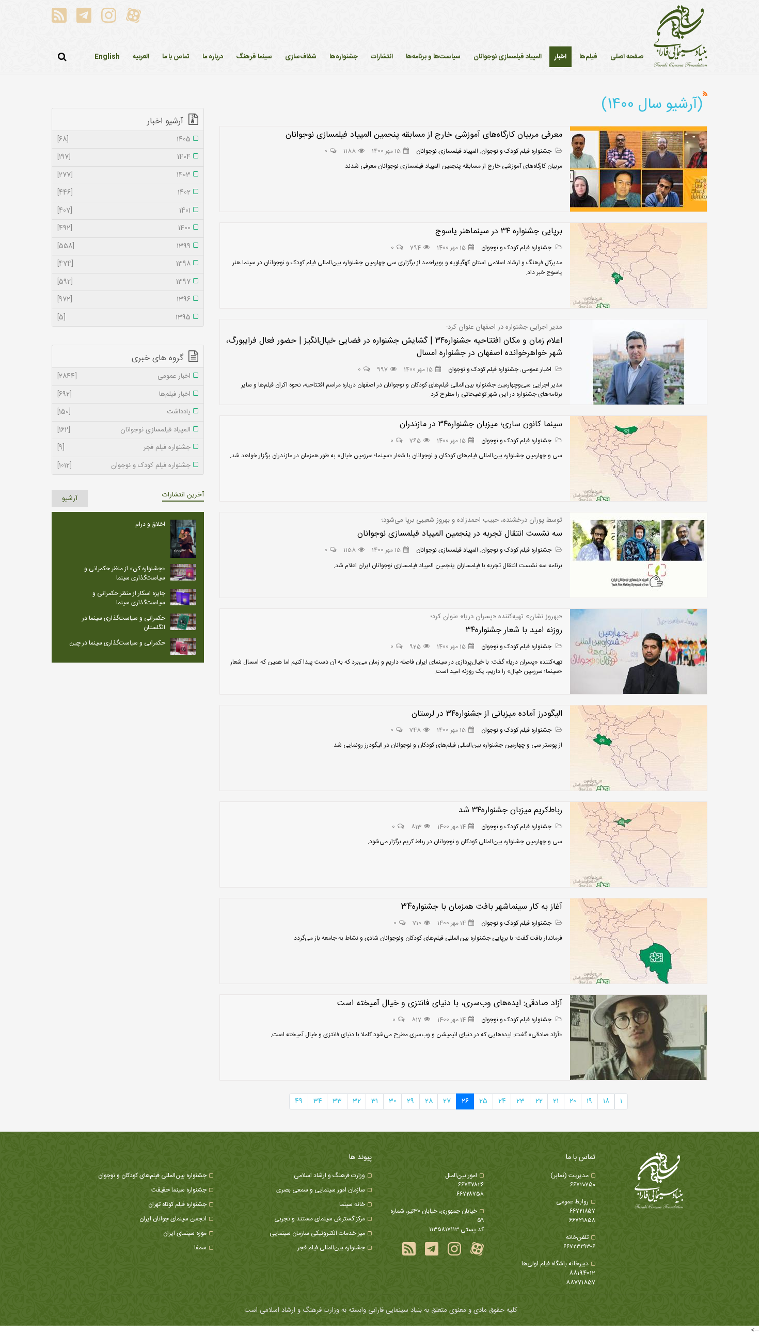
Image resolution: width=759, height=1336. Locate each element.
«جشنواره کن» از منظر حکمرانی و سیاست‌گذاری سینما (124, 573)
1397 (124, 282)
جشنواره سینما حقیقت (179, 1190)
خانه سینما (352, 1204)
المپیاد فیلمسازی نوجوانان (447, 151)
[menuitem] (560, 56)
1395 (124, 318)
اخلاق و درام (150, 524)
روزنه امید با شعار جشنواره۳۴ (514, 630)
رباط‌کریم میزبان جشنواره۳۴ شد (510, 810)
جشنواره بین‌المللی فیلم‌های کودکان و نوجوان (152, 1175)
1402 (124, 193)
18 (606, 1101)
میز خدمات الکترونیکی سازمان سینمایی (317, 1233)
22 (539, 1101)
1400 (124, 228)
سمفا (200, 1248)
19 (589, 1101)
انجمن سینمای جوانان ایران (173, 1219)
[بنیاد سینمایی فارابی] (680, 37)
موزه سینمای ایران (185, 1233)
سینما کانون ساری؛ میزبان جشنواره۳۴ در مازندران (481, 424)
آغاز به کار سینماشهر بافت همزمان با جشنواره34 (481, 907)
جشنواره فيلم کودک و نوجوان (517, 151)
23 (520, 1101)
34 (317, 1101)
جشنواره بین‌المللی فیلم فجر (331, 1248)
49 (299, 1101)
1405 (124, 140)
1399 (124, 247)
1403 (124, 175)
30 (393, 1101)
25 (483, 1101)
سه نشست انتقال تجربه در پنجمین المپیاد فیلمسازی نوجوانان (459, 534)
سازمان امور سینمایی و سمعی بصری (320, 1190)
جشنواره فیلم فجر (124, 448)
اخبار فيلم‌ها (124, 395)
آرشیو (69, 498)
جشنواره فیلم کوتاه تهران (177, 1204)
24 (502, 1101)
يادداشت (124, 412)
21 (556, 1101)
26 (465, 1101)
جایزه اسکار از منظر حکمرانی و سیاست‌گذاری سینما (128, 598)
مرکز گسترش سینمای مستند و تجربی (319, 1219)
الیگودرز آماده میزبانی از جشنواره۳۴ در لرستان (487, 714)
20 (573, 1101)
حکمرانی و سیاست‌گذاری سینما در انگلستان (123, 623)
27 (447, 1101)
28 (429, 1101)
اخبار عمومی (537, 369)
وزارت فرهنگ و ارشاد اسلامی (329, 1175)
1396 (124, 300)
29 (410, 1101)
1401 (124, 211)
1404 (124, 157)
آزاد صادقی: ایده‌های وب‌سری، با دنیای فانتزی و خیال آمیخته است (449, 1003)
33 (337, 1101)
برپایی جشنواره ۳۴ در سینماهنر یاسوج (498, 231)
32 (357, 1101)
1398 (124, 264)
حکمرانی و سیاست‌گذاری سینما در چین (117, 643)
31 (374, 1101)
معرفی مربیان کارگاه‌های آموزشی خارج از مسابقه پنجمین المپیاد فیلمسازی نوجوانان (424, 135)
